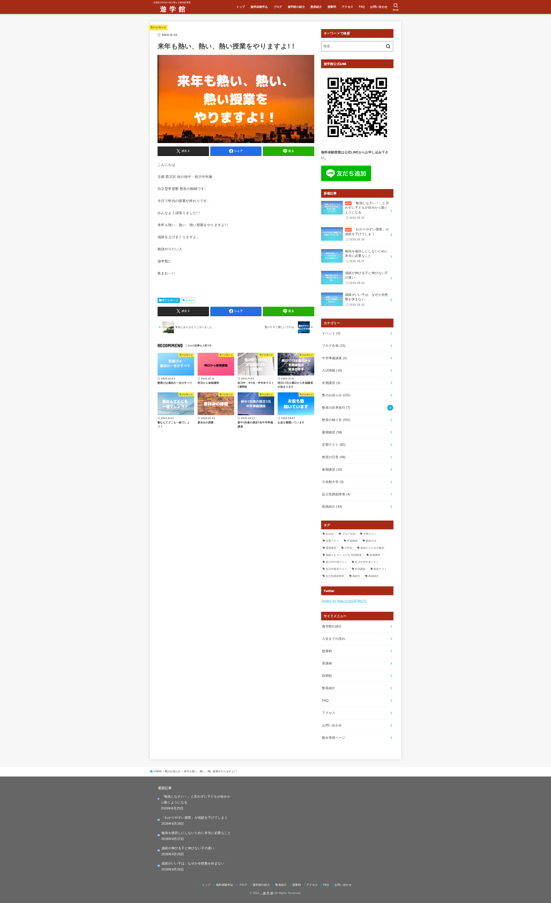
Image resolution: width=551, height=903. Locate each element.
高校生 (356, 576)
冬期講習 (331, 383)
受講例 (327, 663)
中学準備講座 (334, 358)
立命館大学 (333, 482)
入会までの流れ (333, 638)
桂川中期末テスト (336, 568)
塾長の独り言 (336, 420)
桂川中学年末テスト (367, 562)
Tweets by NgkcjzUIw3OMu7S (344, 601)
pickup (190, 300)
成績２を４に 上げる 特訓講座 (344, 554)
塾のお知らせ (158, 27)
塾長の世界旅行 (336, 407)
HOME (158, 771)
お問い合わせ (378, 6)
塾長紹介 (316, 6)
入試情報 (332, 370)
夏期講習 (332, 432)
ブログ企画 (333, 345)
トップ (240, 6)
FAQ (362, 6)
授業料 (332, 6)
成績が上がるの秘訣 (372, 547)
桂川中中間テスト (336, 562)
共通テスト (332, 540)
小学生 (348, 547)
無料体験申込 (259, 6)
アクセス (347, 6)
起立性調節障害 (336, 494)
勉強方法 (371, 540)
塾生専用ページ (333, 738)
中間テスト (370, 533)
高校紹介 (332, 506)
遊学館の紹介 (296, 6)
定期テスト (333, 444)
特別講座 (360, 568)
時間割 (327, 676)
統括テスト (380, 568)
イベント (331, 333)
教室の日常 (333, 457)
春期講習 (332, 469)
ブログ (278, 6)
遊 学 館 (169, 9)
